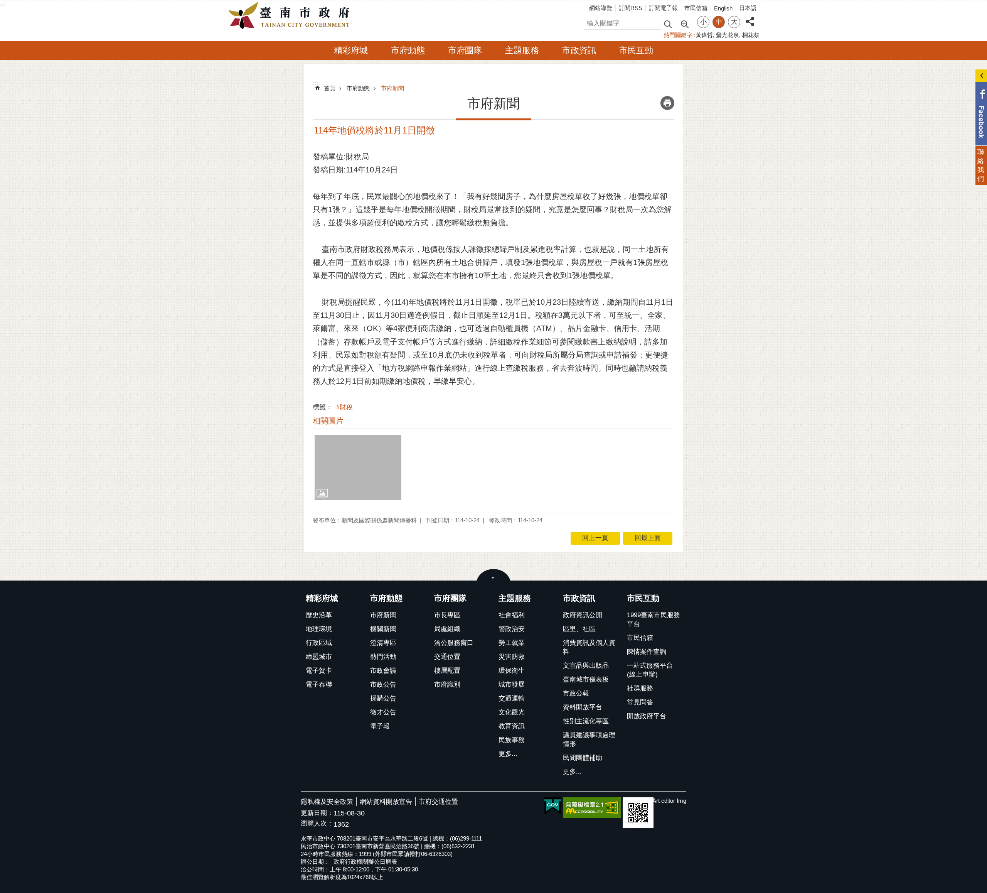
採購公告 (383, 698)
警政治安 (512, 629)
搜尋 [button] (668, 24)
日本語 (747, 8)
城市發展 (512, 684)
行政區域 (319, 643)
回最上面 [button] (648, 538)
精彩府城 (351, 50)
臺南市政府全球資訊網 (291, 15)
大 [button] (734, 21)
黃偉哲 (704, 35)
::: (3, 4)
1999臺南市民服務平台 (653, 619)
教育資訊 (512, 726)
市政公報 (576, 693)
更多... (508, 754)
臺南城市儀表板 (586, 679)
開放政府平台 (646, 716)
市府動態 (408, 50)
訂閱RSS (630, 8)
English (723, 8)
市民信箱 (695, 8)
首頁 (329, 88)
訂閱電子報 (663, 8)
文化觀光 (512, 712)
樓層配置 (447, 670)
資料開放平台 (582, 707)
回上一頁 (595, 538)
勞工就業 (512, 643)
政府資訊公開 (582, 615)
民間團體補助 (582, 757)
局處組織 (447, 629)
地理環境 (319, 629)
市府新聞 (392, 88)
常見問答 (640, 702)
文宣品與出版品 (586, 665)
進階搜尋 (684, 23)
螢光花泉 (727, 35)
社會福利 (512, 615)
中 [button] (719, 21)
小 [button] (703, 21)
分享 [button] (750, 17)
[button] (358, 467)
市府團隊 (465, 50)
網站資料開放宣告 (386, 801)
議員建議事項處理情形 (589, 739)
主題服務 (522, 50)
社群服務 (640, 688)
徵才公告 (383, 712)
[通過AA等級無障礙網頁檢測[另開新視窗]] (592, 807)
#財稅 (344, 407)
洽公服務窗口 (453, 643)
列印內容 (667, 103)
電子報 (380, 726)
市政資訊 (579, 50)
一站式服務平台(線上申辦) (650, 670)
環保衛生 (512, 670)
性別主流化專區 (586, 721)
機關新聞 (383, 629)
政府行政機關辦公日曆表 (365, 861)
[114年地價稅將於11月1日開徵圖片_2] (638, 812)
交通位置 (447, 656)
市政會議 (383, 670)
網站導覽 (600, 8)
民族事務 (512, 740)
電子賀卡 (319, 670)
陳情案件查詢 (646, 651)
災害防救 (512, 656)
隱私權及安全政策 (327, 801)
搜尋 (590, 22)
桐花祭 (751, 35)
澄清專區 (383, 643)
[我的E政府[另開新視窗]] (552, 806)
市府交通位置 (438, 801)
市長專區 (447, 615)
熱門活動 (383, 656)
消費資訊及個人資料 (589, 647)
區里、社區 (579, 629)
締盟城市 (319, 656)
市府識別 (447, 684)
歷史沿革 (319, 615)
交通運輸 (512, 698)
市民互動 (636, 50)
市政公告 (383, 684)
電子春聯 (319, 684)
